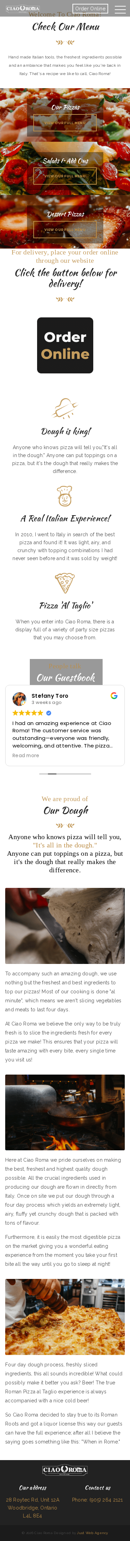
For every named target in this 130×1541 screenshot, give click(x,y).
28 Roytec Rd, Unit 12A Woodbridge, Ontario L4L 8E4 (32, 1508)
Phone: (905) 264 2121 (97, 1500)
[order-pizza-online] (65, 345)
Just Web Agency (92, 1533)
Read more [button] (26, 756)
